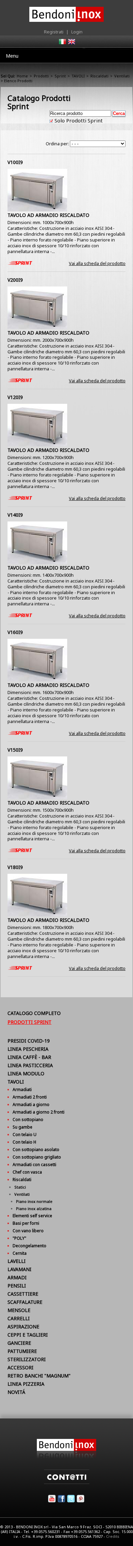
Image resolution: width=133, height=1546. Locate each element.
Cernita (20, 1253)
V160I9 (15, 632)
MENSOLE (19, 1310)
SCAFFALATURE (25, 1302)
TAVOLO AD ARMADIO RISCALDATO (48, 215)
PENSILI (17, 1285)
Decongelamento (29, 1246)
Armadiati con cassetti (34, 1164)
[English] (71, 44)
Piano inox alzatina (33, 1208)
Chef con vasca (27, 1172)
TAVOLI (78, 75)
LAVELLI (17, 1261)
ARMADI (17, 1277)
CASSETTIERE (23, 1294)
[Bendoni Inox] (66, 1457)
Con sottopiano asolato (36, 1149)
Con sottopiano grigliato (37, 1157)
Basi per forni (26, 1223)
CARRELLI (19, 1318)
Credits (112, 1536)
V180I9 (15, 867)
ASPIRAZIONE (23, 1326)
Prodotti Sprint (29, 1022)
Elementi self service (32, 1216)
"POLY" (19, 1238)
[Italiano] (62, 44)
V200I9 (15, 280)
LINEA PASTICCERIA (30, 1065)
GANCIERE (19, 1343)
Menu (12, 56)
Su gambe (22, 1127)
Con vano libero (28, 1231)
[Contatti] (66, 1482)
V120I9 (15, 397)
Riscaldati (99, 75)
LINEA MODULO (26, 1073)
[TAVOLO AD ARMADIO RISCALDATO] (37, 210)
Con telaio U (24, 1134)
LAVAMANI (19, 1269)
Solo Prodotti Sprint (78, 120)
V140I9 (15, 515)
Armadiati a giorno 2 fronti (38, 1112)
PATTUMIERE (22, 1351)
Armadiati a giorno (31, 1104)
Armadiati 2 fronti (30, 1097)
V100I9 (15, 162)
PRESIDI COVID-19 (29, 1040)
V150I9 (15, 750)
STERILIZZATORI (27, 1359)
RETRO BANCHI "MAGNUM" (39, 1375)
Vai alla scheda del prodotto (97, 263)
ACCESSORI (20, 1367)
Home (22, 75)
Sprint (60, 75)
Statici (20, 1187)
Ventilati (122, 75)
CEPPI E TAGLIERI (28, 1334)
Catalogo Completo (34, 1013)
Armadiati (22, 1089)
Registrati (53, 32)
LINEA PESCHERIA (28, 1049)
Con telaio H (24, 1142)
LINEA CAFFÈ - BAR (29, 1057)
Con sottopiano (28, 1119)
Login (77, 32)
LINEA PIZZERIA (26, 1384)
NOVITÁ (16, 1392)
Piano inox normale (34, 1201)
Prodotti (41, 75)
